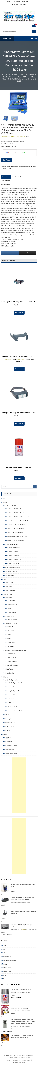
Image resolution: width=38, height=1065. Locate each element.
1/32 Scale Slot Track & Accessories (18, 517)
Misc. (5, 735)
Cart (4, 949)
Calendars (8, 741)
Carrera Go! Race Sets (14, 559)
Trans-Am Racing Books (15, 711)
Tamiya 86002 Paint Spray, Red (19, 467)
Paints (9, 608)
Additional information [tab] (19, 177)
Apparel (8, 737)
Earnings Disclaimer (19, 4)
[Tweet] (27, 253)
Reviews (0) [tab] (6, 180)
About (8, 1)
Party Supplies (9, 749)
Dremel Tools (9, 616)
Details (27, 136)
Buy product (7, 160)
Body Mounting (12, 604)
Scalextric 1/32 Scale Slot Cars (17, 537)
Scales (9, 638)
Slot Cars (9, 75)
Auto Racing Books (11, 680)
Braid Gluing (11, 653)
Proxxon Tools (12, 619)
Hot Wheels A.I (10, 575)
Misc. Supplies (9, 673)
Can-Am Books (12, 687)
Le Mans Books (12, 703)
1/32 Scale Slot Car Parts (15, 509)
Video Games (9, 727)
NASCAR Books (12, 707)
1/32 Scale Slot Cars (19, 75)
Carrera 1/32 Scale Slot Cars (16, 525)
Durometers (11, 642)
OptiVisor (10, 630)
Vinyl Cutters (11, 612)
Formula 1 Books (12, 695)
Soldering (10, 626)
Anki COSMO (9, 582)
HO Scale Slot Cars (11, 571)
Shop (5, 975)
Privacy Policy (26, 1)
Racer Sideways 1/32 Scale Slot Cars (18, 521)
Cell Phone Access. (11, 745)
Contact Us (16, 1)
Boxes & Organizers (11, 665)
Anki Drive (8, 586)
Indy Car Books (12, 699)
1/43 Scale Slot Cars (11, 544)
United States (14, 153)
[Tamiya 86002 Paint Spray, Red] (19, 447)
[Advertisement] (19, 785)
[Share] (10, 253)
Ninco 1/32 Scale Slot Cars (15, 529)
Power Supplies (12, 661)
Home (3, 75)
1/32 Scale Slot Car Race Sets (16, 513)
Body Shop (8, 597)
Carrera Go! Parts (13, 555)
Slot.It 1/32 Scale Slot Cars (15, 540)
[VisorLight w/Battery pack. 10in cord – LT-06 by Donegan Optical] (19, 281)
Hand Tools (9, 669)
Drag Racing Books (13, 691)
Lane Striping (11, 657)
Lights (9, 634)
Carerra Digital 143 (13, 547)
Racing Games (9, 719)
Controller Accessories (12, 567)
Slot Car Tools (7, 594)
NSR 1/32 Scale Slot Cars (15, 533)
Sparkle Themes (25, 1057)
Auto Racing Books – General (16, 683)
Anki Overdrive (10, 590)
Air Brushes (11, 600)
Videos (7, 731)
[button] (33, 94)
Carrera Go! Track (13, 563)
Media (5, 677)
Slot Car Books (10, 723)
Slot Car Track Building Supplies (15, 650)
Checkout (6, 953)
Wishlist (6, 979)
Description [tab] (6, 177)
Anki (4, 579)
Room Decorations (11, 753)
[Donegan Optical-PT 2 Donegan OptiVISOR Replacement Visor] (19, 336)
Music (7, 715)
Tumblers (10, 646)
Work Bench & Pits (11, 623)
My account (7, 968)
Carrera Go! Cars (12, 551)
